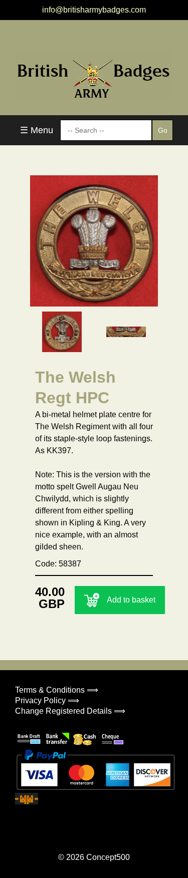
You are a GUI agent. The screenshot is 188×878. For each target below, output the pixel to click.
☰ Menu (36, 130)
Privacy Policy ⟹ (47, 700)
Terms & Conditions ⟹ (56, 690)
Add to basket (131, 600)
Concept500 (108, 857)
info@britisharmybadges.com (94, 10)
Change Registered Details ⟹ (70, 711)
